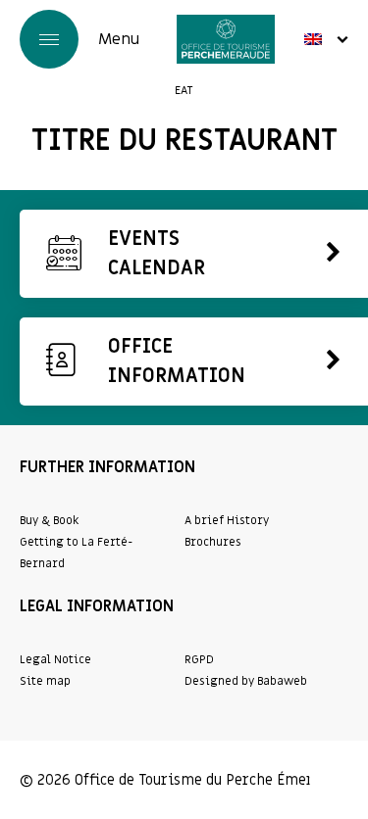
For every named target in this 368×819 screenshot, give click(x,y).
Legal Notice (55, 659)
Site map (45, 681)
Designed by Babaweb (245, 681)
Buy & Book (49, 520)
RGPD (199, 659)
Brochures (212, 542)
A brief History (226, 520)
